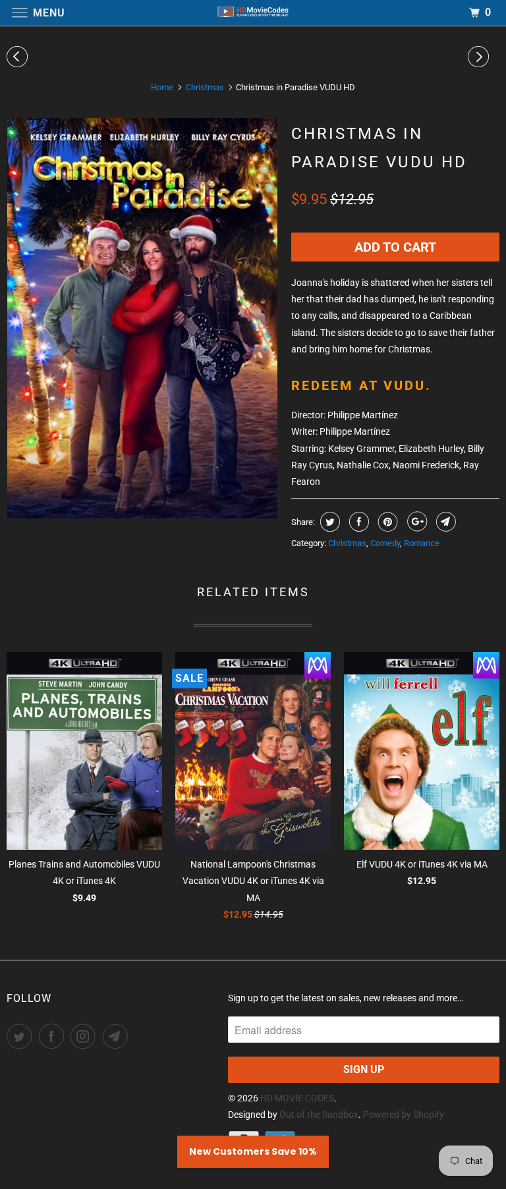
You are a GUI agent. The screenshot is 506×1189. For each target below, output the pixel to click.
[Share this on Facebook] (357, 522)
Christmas (347, 543)
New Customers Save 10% (253, 1151)
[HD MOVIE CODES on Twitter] (22, 1036)
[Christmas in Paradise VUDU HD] (142, 318)
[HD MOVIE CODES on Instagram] (85, 1036)
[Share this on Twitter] (328, 522)
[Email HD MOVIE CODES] (118, 1036)
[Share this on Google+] (415, 522)
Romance (421, 543)
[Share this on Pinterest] (386, 522)
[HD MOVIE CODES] (253, 13)
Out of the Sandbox (318, 1114)
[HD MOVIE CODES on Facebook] (54, 1036)
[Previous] (19, 56)
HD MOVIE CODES (297, 1098)
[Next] (480, 56)
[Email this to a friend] (444, 522)
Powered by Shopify (403, 1114)
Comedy (385, 543)
